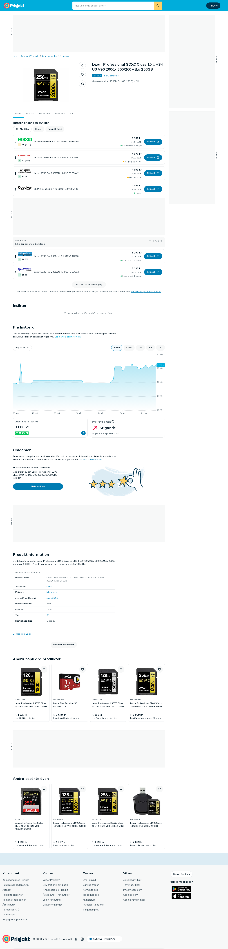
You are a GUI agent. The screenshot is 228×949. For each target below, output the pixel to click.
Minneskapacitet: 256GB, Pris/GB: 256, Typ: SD (115, 81)
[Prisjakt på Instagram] (82, 938)
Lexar (49, 586)
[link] (31, 693)
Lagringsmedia (49, 56)
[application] (89, 384)
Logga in (213, 5)
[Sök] (158, 6)
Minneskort (65, 56)
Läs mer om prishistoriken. (68, 336)
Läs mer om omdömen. (90, 459)
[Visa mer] (15, 141)
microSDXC (52, 598)
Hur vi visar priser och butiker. (146, 291)
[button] (82, 65)
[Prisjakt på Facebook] (76, 938)
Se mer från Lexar (22, 633)
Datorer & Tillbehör (30, 56)
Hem (15, 56)
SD (48, 615)
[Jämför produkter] (82, 83)
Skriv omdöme (111, 75)
